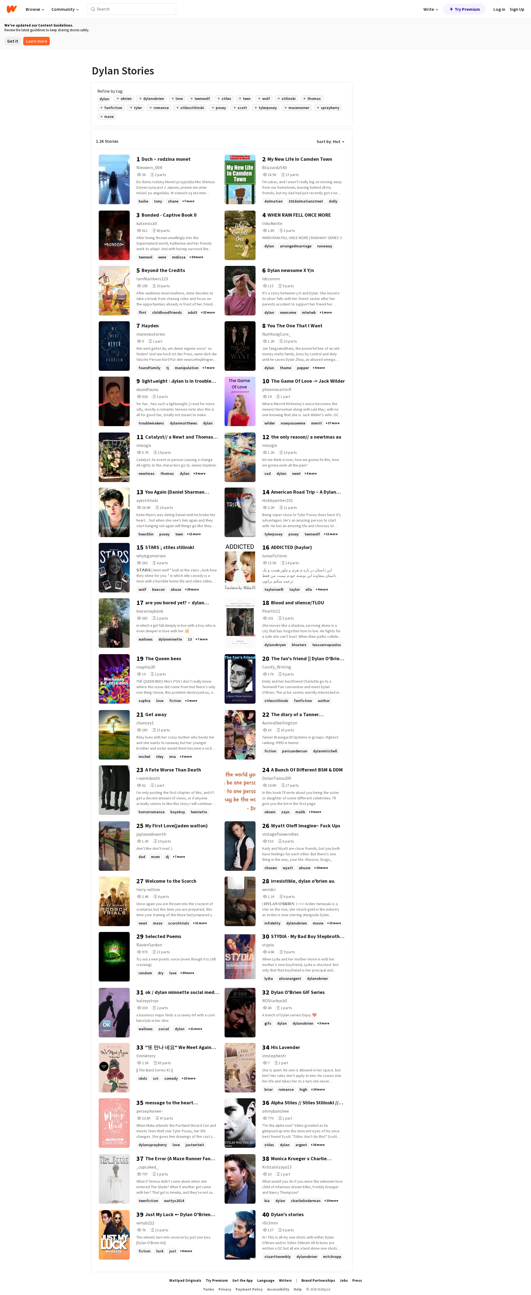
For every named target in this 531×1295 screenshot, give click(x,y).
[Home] (12, 9)
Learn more (36, 41)
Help (298, 1289)
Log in (499, 9)
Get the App (242, 1280)
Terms (208, 1289)
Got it (12, 41)
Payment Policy (249, 1289)
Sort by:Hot (328, 141)
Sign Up (517, 9)
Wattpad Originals (185, 1280)
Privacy (224, 1289)
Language (266, 1280)
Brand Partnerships (318, 1280)
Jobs (344, 1280)
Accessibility (278, 1289)
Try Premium (467, 9)
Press (357, 1280)
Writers (285, 1280)
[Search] (93, 9)
